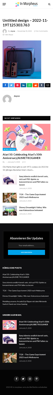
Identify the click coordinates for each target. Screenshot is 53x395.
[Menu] (4, 4)
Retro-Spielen (9, 149)
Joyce (12, 31)
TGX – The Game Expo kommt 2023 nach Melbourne (24, 290)
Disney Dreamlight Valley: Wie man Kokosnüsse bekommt (26, 296)
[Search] (49, 4)
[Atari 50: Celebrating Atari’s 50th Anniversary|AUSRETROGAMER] (26, 137)
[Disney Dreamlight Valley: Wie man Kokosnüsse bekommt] (10, 211)
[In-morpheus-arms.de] (26, 4)
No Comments (42, 31)
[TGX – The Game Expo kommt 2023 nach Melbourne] (10, 198)
